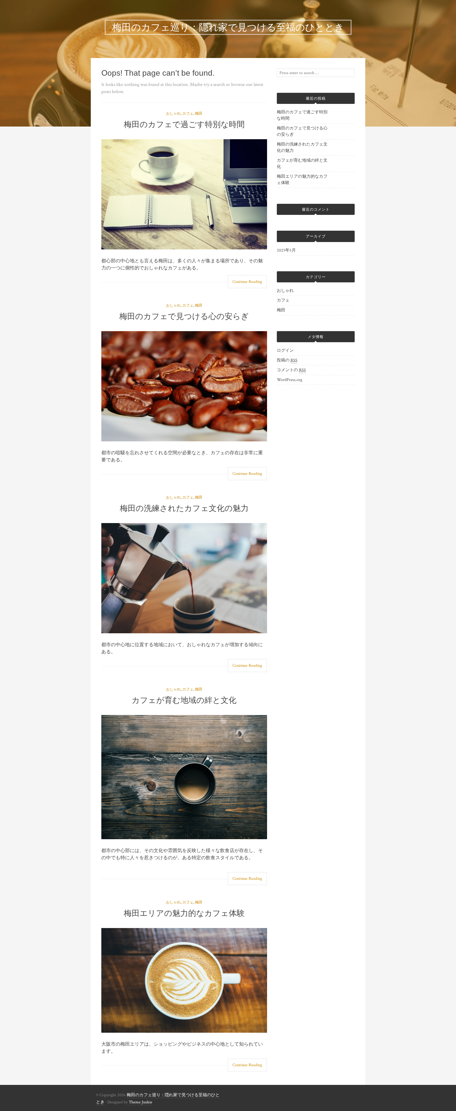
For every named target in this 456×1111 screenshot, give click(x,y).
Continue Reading (247, 281)
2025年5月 (286, 250)
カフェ (187, 113)
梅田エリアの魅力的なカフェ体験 (184, 913)
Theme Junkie (140, 1102)
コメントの (291, 370)
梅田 (198, 113)
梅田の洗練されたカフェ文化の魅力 (184, 508)
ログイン (285, 350)
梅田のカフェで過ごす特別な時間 (184, 124)
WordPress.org (289, 380)
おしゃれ (173, 113)
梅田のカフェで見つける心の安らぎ (184, 316)
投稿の (287, 360)
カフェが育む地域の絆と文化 (184, 700)
